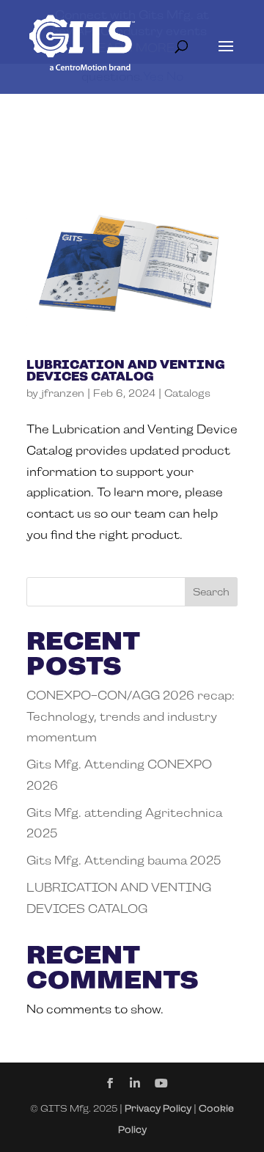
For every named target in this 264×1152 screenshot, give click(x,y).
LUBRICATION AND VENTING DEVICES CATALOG (125, 371)
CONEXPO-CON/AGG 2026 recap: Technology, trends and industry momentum (130, 717)
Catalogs (187, 393)
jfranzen (62, 393)
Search (211, 592)
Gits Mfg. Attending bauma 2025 (123, 860)
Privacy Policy (158, 1108)
